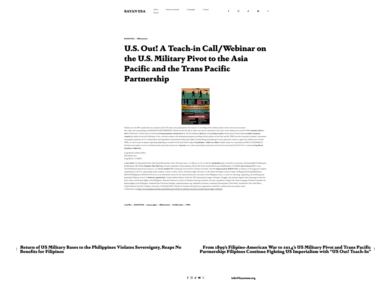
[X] (268, 11)
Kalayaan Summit (172, 9)
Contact (206, 9)
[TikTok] (248, 11)
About (155, 9)
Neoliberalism (177, 205)
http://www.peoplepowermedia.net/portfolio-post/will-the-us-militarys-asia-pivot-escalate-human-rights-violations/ (180, 189)
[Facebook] (229, 11)
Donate (156, 13)
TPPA (188, 205)
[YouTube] (258, 11)
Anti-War (128, 205)
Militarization (142, 38)
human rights (152, 205)
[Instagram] (238, 11)
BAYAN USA (135, 11)
